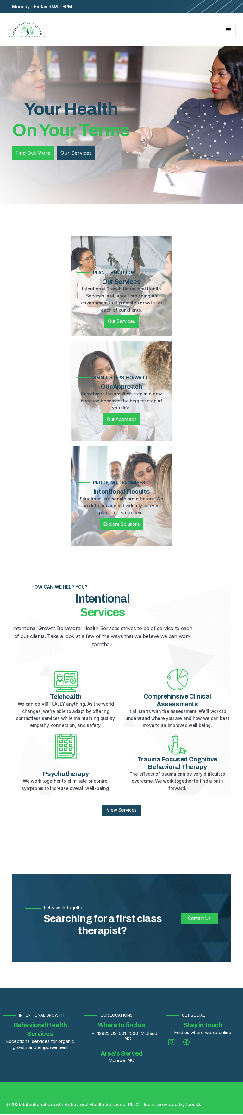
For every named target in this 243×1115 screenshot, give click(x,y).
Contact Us (199, 918)
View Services (122, 809)
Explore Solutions (121, 524)
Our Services (121, 321)
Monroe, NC (121, 1060)
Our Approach (121, 419)
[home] (27, 30)
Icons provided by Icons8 (172, 1104)
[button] (228, 30)
